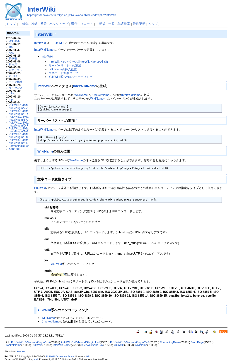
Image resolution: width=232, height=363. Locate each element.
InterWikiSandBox (92, 345)
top (11, 99)
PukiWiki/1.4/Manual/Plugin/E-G (19, 130)
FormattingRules (19, 145)
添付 (74, 24)
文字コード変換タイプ (63, 73)
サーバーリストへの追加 (65, 65)
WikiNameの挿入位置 (63, 69)
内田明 (13, 75)
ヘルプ (153, 24)
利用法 (13, 64)
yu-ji (36, 359)
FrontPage (197, 342)
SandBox (14, 148)
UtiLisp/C (14, 40)
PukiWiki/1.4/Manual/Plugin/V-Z (19, 107)
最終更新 (139, 24)
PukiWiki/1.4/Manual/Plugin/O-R (19, 124)
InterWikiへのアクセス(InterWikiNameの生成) (78, 61)
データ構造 (15, 81)
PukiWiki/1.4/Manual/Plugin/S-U (19, 118)
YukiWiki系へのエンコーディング (70, 77)
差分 (43, 24)
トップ (11, 24)
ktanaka (21, 351)
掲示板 (13, 58)
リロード (86, 24)
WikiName (81, 95)
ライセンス (15, 87)
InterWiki (41, 9)
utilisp (12, 93)
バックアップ (58, 24)
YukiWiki (56, 264)
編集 (25, 24)
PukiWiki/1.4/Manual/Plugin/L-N (19, 136)
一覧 (111, 24)
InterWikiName (43, 49)
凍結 (34, 24)
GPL (88, 356)
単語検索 (123, 24)
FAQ (11, 52)
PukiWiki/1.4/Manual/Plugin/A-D (19, 141)
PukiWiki (58, 43)
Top (11, 46)
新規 (102, 24)
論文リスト (15, 70)
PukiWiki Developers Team (60, 356)
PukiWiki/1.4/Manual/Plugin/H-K (19, 112)
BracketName (100, 95)
